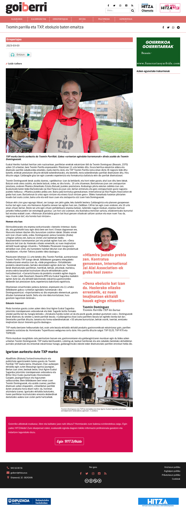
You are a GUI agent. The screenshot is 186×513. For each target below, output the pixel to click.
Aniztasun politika (172, 467)
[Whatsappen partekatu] (173, 27)
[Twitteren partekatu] (168, 27)
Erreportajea (14, 39)
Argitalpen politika (172, 471)
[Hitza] (158, 501)
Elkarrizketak (38, 19)
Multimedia (104, 19)
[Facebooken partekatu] (163, 27)
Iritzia (82, 19)
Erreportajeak (60, 19)
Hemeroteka (125, 19)
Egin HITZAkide (69, 441)
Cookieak (176, 479)
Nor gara (93, 467)
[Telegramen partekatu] (178, 27)
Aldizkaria (16, 19)
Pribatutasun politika (171, 475)
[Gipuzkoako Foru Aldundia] (29, 501)
